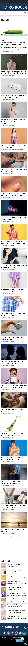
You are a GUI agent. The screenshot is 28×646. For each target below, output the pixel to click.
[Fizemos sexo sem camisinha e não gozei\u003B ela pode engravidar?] (3, 612)
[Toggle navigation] (25, 13)
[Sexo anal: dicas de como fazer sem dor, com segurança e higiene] (3, 600)
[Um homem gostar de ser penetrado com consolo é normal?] (3, 583)
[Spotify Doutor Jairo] (24, 633)
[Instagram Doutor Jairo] (20, 633)
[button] (20, 639)
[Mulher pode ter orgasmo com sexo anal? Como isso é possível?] (3, 577)
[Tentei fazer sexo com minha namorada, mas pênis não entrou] (3, 618)
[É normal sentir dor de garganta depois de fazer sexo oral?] (3, 606)
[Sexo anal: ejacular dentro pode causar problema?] (3, 566)
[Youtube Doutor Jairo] (12, 633)
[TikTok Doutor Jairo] (16, 633)
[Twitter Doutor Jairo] (8, 633)
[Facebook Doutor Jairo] (4, 633)
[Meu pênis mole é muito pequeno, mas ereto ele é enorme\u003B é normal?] (3, 595)
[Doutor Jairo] (14, 7)
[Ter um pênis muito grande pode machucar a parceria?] (3, 589)
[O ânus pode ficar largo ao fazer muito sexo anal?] (3, 571)
